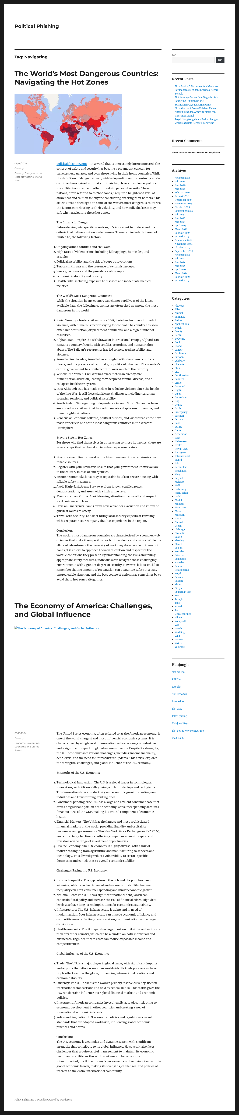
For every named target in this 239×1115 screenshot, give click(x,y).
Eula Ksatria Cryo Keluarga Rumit (193, 104)
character (180, 364)
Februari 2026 (183, 192)
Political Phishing (37, 26)
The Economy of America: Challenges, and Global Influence (84, 610)
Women (179, 639)
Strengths (20, 746)
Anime (178, 320)
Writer (178, 643)
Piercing (179, 540)
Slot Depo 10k (179, 694)
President (180, 551)
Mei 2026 (180, 188)
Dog (177, 401)
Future (178, 426)
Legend (179, 478)
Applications (182, 324)
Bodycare (180, 338)
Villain (178, 617)
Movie (178, 511)
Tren (177, 610)
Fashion (179, 415)
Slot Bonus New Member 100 (188, 730)
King (177, 474)
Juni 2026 (180, 185)
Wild (177, 635)
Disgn (178, 393)
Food (177, 423)
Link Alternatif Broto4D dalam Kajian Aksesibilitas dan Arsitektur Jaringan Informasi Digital (195, 112)
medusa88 (178, 738)
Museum (180, 514)
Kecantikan (181, 467)
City (177, 371)
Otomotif (180, 533)
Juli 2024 (180, 258)
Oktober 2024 (182, 247)
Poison (178, 547)
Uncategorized (183, 613)
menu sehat (181, 492)
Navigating (27, 176)
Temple (179, 599)
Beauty (178, 331)
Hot (40, 173)
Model (178, 500)
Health (178, 445)
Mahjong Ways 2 (181, 723)
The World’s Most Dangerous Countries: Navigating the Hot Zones (87, 77)
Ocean (178, 525)
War (177, 624)
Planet (178, 544)
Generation (181, 434)
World (38, 176)
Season (179, 580)
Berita (178, 335)
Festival (179, 419)
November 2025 (183, 203)
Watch (178, 628)
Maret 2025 (181, 229)
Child (178, 368)
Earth (178, 408)
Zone (17, 180)
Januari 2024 (182, 280)
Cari (174, 55)
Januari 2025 (182, 236)
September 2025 (184, 210)
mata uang (181, 489)
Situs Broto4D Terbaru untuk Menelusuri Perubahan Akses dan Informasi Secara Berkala (197, 90)
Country (19, 168)
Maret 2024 (181, 273)
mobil (178, 496)
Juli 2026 (180, 181)
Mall (177, 485)
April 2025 (180, 225)
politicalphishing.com (72, 163)
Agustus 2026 (182, 177)
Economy (20, 743)
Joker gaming (179, 716)
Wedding (180, 632)
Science (179, 577)
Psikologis (180, 558)
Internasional (182, 456)
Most (17, 176)
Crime (178, 382)
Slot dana (177, 708)
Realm (178, 566)
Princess (179, 555)
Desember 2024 (183, 240)
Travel (178, 606)
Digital (178, 390)
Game (178, 430)
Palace (178, 536)
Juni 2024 (180, 262)
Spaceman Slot (183, 591)
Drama (178, 404)
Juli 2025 (180, 214)
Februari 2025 (182, 232)
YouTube (180, 646)
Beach (178, 327)
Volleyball (180, 621)
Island (178, 459)
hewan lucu (181, 448)
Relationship (182, 569)
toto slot (176, 686)
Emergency (181, 412)
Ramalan (180, 562)
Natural (179, 522)
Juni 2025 (180, 218)
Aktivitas (180, 305)
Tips (177, 602)
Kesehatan (181, 470)
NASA (178, 518)
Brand (178, 346)
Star (177, 595)
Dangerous (31, 173)
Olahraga (180, 529)
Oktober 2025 (182, 207)
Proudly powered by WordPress (54, 1099)
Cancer (178, 349)
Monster (179, 503)
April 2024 (180, 269)
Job (176, 463)
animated (180, 316)
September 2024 (184, 251)
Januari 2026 (182, 196)
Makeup (179, 481)
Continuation (182, 375)
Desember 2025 (183, 199)
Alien (178, 309)
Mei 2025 (180, 221)
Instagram (181, 452)
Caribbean (180, 353)
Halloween (181, 441)
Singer (178, 588)
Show (178, 584)
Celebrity (180, 360)
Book (178, 342)
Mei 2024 (180, 265)
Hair (177, 437)
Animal (179, 313)
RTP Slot (176, 679)
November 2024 (183, 243)
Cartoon (179, 357)
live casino (178, 701)
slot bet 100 (178, 672)
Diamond (180, 386)
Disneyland (181, 397)
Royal (178, 573)
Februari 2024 (182, 276)
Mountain (180, 507)
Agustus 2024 (182, 254)
